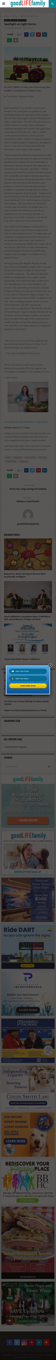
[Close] (50, 665)
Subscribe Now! (28, 686)
